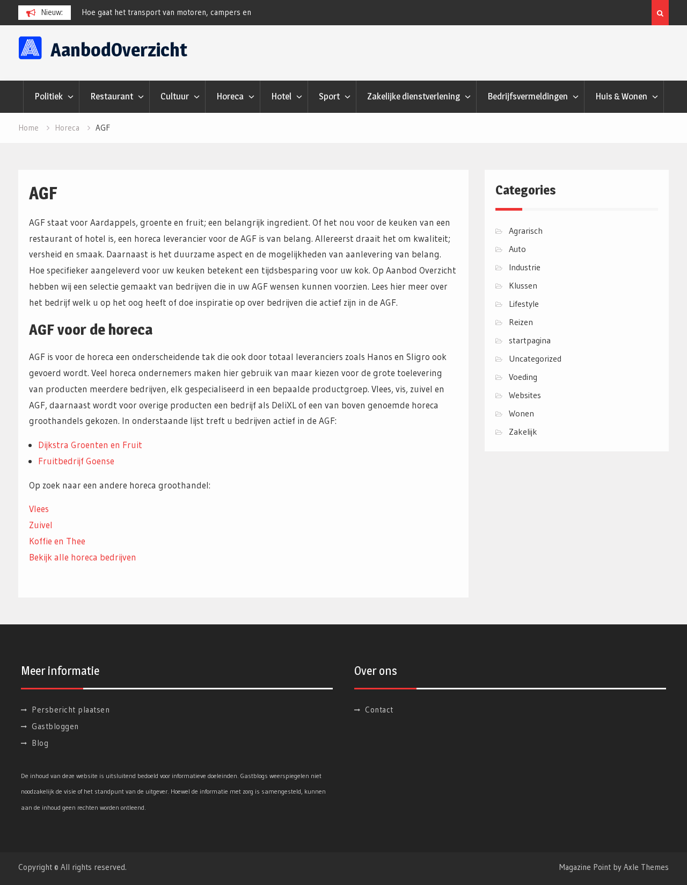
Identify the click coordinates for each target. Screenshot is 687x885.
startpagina (530, 340)
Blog (40, 743)
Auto (517, 248)
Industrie (524, 267)
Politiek (48, 96)
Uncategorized (535, 358)
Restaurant (111, 96)
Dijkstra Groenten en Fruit (90, 444)
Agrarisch (526, 230)
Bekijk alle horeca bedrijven (82, 557)
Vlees (39, 508)
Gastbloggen (55, 726)
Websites (525, 395)
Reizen (521, 321)
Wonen (521, 413)
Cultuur (174, 96)
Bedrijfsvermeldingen (527, 96)
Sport (329, 96)
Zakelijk (523, 431)
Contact (379, 709)
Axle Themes (646, 867)
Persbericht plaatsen (70, 709)
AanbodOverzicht (118, 49)
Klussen (523, 285)
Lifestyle (524, 303)
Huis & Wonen (621, 96)
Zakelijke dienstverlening (413, 96)
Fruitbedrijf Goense (76, 460)
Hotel (281, 96)
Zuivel (41, 524)
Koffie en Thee (57, 540)
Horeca (230, 96)
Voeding (523, 376)
